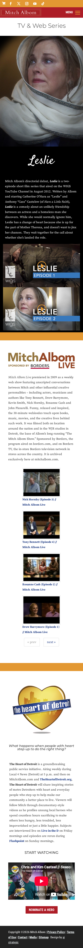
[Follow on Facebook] (10, 3)
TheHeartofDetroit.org (56, 779)
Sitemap (44, 937)
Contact (22, 937)
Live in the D (50, 831)
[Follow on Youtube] (35, 3)
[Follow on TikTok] (43, 3)
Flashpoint (16, 841)
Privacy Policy (56, 932)
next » (51, 642)
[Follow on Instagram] (27, 3)
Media (33, 937)
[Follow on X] (19, 3)
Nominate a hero (41, 910)
